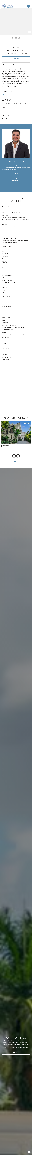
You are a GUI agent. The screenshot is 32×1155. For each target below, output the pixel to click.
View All (16, 461)
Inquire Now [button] (16, 58)
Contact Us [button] (16, 1052)
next (18, 38)
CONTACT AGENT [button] (16, 185)
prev (14, 38)
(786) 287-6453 (16, 175)
